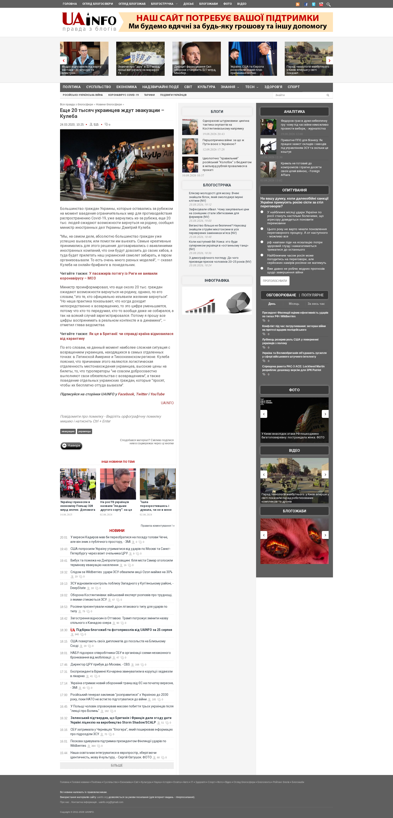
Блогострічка (160, 4)
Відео (241, 3)
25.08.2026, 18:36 (200, 253)
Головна (70, 3)
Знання (226, 88)
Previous (62, 60)
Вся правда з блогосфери (76, 104)
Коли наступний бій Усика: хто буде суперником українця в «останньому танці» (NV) (218, 245)
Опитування (294, 190)
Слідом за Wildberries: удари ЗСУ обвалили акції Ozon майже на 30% (121, 572)
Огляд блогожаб (132, 3)
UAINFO (167, 403)
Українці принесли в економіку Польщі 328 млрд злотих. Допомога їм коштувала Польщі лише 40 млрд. (77, 509)
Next (330, 60)
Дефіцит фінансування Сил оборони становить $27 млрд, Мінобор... (195, 70)
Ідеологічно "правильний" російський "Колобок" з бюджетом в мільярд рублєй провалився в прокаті (227, 164)
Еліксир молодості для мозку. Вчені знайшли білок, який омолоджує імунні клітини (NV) (216, 196)
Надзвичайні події (160, 87)
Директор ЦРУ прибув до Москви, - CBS (100, 664)
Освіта (177, 782)
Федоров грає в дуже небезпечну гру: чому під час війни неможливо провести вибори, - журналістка (305, 124)
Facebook (126, 394)
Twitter (142, 394)
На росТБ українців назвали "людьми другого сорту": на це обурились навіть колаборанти (116, 509)
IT (192, 782)
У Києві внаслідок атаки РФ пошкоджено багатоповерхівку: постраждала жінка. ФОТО (293, 435)
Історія (167, 782)
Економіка (126, 87)
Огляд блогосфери (97, 3)
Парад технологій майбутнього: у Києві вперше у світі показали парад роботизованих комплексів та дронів (295, 498)
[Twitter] (312, 5)
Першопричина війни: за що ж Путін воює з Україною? (223, 142)
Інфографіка (217, 280)
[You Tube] (320, 5)
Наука (157, 782)
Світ (188, 87)
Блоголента (264, 782)
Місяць (294, 303)
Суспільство (98, 87)
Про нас (64, 802)
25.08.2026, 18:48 (200, 237)
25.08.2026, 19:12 (200, 204)
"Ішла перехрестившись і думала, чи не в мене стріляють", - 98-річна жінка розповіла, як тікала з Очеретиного (156, 511)
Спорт (294, 87)
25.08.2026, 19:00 (200, 220)
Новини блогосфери (109, 104)
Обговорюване (281, 295)
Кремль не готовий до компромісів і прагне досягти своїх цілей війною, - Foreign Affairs (301, 169)
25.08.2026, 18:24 (200, 265)
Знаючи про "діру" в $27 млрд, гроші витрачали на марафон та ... (139, 70)
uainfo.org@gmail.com (111, 802)
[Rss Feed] (297, 5)
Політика (72, 87)
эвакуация (67, 431)
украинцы (84, 431)
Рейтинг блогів (281, 782)
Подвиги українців (173, 95)
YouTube (157, 394)
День (272, 303)
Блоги (217, 111)
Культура (206, 87)
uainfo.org (102, 797)
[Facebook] (304, 5)
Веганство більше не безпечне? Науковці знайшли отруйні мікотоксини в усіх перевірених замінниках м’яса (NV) (217, 229)
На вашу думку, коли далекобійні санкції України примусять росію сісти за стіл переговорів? (294, 202)
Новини (116, 530)
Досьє (188, 3)
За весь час (316, 303)
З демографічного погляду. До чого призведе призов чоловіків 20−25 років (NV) (220, 259)
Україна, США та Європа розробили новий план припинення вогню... (247, 70)
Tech (248, 88)
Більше (117, 765)
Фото (227, 3)
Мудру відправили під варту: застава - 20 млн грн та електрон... (82, 70)
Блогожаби (208, 3)
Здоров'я (273, 87)
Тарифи (149, 95)
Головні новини (80, 782)
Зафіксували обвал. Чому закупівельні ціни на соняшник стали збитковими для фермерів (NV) (219, 213)
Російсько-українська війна (83, 95)
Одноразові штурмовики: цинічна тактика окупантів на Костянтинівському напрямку (226, 124)
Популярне (313, 295)
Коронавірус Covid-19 (123, 95)
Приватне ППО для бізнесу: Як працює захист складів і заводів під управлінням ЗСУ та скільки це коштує (304, 145)
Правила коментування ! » (158, 525)
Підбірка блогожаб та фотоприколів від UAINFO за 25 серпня (124, 630)
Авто (186, 782)
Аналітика (294, 111)
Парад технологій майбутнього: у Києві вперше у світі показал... (308, 70)
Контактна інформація (84, 802)
